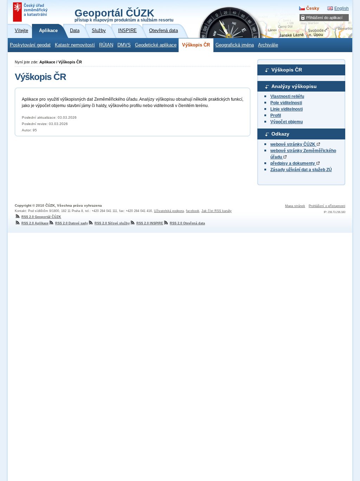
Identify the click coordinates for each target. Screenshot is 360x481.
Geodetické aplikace (155, 45)
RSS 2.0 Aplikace (35, 223)
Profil (275, 115)
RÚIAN (106, 45)
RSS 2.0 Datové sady (71, 223)
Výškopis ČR (196, 45)
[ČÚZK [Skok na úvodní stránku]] (31, 12)
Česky (312, 8)
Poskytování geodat (30, 45)
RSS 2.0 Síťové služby (112, 223)
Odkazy (280, 134)
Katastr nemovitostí (75, 45)
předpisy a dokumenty (293, 163)
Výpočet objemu (286, 121)
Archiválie (268, 45)
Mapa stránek (295, 206)
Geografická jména (235, 45)
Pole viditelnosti (286, 102)
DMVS (124, 45)
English (341, 8)
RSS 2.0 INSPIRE (149, 223)
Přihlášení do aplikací (324, 17)
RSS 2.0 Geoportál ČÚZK (41, 217)
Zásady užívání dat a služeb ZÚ (301, 169)
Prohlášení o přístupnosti (327, 206)
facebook (192, 211)
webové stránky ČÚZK (293, 144)
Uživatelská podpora (169, 211)
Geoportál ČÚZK (124, 14)
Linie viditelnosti (286, 109)
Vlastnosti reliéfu (287, 96)
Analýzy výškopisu (294, 86)
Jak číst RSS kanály (216, 211)
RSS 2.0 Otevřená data (187, 223)
